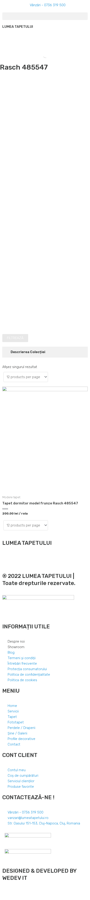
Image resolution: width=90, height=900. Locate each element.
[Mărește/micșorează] (35, 891)
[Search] (41, 55)
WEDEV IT (14, 878)
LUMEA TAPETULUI (17, 27)
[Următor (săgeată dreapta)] (14, 897)
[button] (45, 16)
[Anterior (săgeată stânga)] (4, 897)
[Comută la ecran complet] (25, 891)
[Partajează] (14, 891)
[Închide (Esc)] (4, 891)
